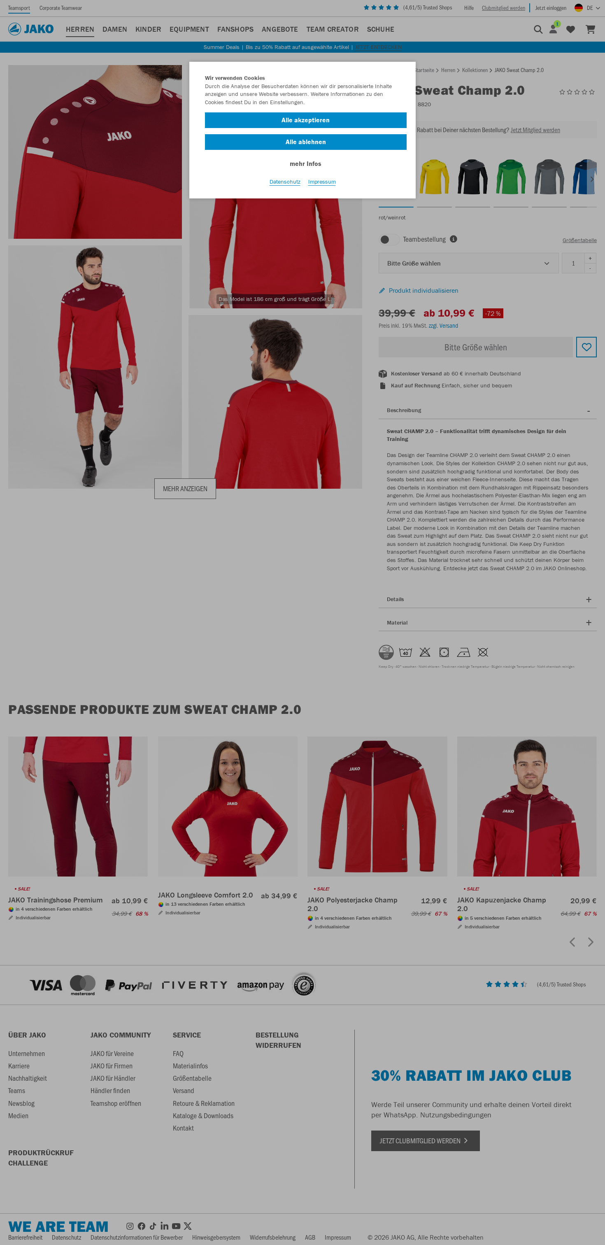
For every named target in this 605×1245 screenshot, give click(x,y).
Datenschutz (285, 181)
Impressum (322, 181)
